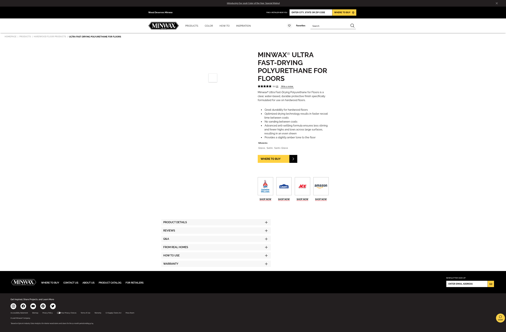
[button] (293, 143)
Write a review (287, 86)
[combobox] (329, 25)
